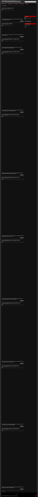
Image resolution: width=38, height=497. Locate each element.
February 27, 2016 (7, 178)
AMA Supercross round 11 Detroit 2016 (10, 39)
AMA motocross (27, 25)
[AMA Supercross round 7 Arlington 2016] (13, 242)
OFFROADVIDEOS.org (11, 1)
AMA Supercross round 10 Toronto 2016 (11, 51)
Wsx (25, 27)
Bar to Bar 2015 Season (7, 23)
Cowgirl (3, 24)
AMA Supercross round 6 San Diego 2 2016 (11, 303)
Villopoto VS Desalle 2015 (8, 8)
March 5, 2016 (6, 115)
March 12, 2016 (6, 52)
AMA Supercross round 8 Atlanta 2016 (10, 177)
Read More (21, 21)
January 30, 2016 (7, 429)
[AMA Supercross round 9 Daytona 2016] (13, 116)
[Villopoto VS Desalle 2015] (8, 10)
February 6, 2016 (7, 366)
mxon (25, 26)
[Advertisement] (30, 10)
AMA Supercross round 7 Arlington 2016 (11, 240)
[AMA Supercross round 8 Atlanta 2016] (13, 179)
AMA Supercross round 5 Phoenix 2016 (10, 365)
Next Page (3, 491)
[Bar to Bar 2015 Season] (8, 25)
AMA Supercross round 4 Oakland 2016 (10, 428)
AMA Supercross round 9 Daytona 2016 (10, 114)
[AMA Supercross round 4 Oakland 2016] (13, 430)
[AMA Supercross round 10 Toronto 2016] (13, 53)
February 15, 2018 (7, 24)
